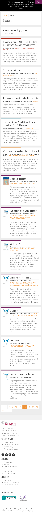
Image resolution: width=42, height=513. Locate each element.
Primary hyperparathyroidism (19, 284)
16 (3, 410)
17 (7, 410)
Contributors (8, 471)
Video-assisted (25, 285)
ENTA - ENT (36, 101)
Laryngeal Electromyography (19, 215)
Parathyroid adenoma (29, 282)
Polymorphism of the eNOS (22, 248)
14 (33, 407)
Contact (6, 469)
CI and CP (14, 310)
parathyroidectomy (16, 282)
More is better (15, 340)
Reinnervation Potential (17, 219)
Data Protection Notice (11, 444)
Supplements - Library (11, 485)
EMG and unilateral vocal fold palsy (23, 210)
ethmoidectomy (30, 345)
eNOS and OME (16, 244)
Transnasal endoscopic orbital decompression (20, 98)
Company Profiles (20, 48)
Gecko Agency (28, 511)
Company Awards (9, 473)
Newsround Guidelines (11, 482)
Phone (35, 314)
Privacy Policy (8, 447)
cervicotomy (34, 285)
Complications (14, 347)
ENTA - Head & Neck (27, 128)
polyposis (13, 345)
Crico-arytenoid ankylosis (22, 217)
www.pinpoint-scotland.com (10, 435)
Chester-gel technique (11, 70)
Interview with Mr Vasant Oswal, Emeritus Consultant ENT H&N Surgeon (19, 123)
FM (18, 315)
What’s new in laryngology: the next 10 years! (21, 151)
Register (6, 464)
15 (37, 407)
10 (16, 407)
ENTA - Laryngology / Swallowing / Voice (21, 156)
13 (29, 407)
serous (12, 250)
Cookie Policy (8, 442)
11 (20, 407)
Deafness (34, 315)
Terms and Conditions (11, 449)
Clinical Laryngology (18, 178)
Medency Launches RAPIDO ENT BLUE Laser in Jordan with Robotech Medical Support (20, 43)
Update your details (10, 467)
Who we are (8, 462)
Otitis (32, 248)
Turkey (17, 250)
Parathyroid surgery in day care (22, 374)
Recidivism (30, 347)
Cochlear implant (24, 315)
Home (6, 15)
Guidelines (7, 480)
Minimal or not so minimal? (20, 277)
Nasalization (20, 345)
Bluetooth (13, 315)
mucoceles (22, 347)
